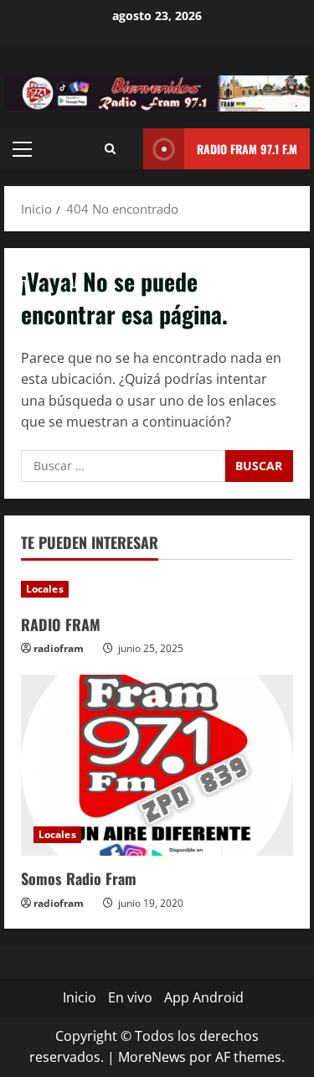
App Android (204, 997)
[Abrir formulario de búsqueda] (110, 148)
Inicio (79, 997)
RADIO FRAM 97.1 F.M (247, 149)
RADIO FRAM (60, 624)
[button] (22, 149)
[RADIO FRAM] (157, 589)
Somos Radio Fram (78, 878)
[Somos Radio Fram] (157, 766)
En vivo (130, 997)
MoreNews (152, 1057)
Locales (45, 589)
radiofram (58, 648)
